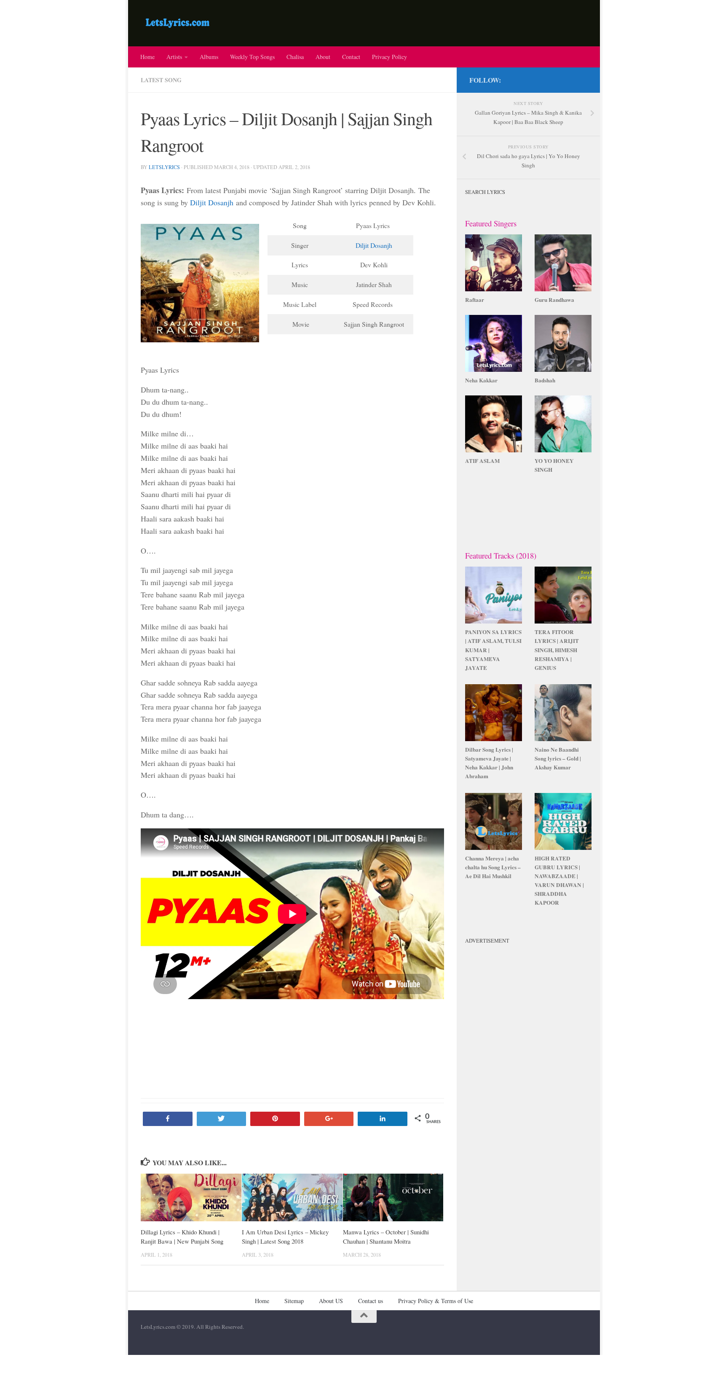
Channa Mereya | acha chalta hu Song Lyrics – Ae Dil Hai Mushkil (493, 867)
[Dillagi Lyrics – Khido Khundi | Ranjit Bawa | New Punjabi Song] (191, 1197)
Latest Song (161, 79)
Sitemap (294, 1301)
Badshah (545, 380)
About (323, 57)
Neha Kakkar (481, 380)
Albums (209, 57)
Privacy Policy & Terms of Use (435, 1301)
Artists (174, 57)
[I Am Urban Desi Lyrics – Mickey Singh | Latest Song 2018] (292, 1197)
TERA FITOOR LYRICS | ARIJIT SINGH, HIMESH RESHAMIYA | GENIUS (557, 650)
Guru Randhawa (554, 300)
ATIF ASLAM (482, 461)
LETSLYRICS (164, 167)
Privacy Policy (389, 57)
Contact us (370, 1301)
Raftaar (474, 300)
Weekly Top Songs (252, 57)
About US (331, 1301)
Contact (351, 57)
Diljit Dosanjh (211, 202)
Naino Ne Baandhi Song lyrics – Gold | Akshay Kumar (558, 758)
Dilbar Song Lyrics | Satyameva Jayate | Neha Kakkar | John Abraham (489, 762)
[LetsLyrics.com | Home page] (177, 23)
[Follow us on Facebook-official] (582, 78)
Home (147, 57)
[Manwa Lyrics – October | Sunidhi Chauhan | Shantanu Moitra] (393, 1197)
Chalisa (295, 57)
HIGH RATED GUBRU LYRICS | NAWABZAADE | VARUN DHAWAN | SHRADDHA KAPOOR (559, 880)
